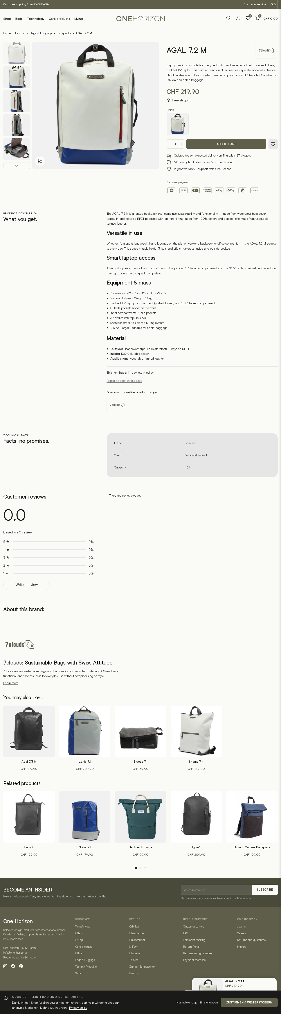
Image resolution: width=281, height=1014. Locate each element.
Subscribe (265, 889)
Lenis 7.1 (85, 761)
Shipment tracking (194, 940)
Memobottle (136, 933)
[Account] (238, 19)
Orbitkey (134, 926)
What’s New (82, 926)
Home (7, 33)
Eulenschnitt (137, 940)
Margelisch (135, 953)
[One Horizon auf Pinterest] (21, 966)
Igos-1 (196, 847)
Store (78, 973)
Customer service (255, 4)
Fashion (20, 33)
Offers (79, 933)
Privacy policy (244, 898)
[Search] (228, 18)
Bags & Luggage (41, 33)
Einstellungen (209, 1002)
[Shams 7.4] (196, 731)
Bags (19, 18)
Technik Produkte (86, 966)
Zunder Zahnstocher (142, 966)
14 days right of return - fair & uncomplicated (203, 162)
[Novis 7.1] (84, 817)
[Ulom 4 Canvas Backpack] (252, 817)
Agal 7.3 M (29, 761)
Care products (59, 18)
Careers (241, 933)
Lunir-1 (29, 847)
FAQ (273, 4)
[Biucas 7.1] (140, 731)
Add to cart (226, 144)
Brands (133, 973)
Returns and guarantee (197, 953)
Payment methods (194, 960)
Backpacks (64, 33)
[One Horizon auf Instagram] (5, 966)
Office (79, 953)
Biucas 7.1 (140, 761)
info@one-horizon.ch (16, 952)
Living (78, 18)
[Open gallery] (39, 161)
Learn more (10, 683)
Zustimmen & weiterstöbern (249, 1002)
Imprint (241, 946)
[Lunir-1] (29, 817)
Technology (35, 18)
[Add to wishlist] (273, 144)
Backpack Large (140, 847)
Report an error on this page (124, 380)
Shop (7, 18)
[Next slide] (16, 165)
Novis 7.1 (85, 847)
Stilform (133, 946)
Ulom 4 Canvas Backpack (252, 847)
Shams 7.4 (196, 761)
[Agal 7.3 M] (29, 731)
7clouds (191, 443)
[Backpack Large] (140, 817)
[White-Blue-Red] (178, 124)
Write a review (27, 585)
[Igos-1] (196, 817)
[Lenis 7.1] (84, 731)
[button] (136, 868)
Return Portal (191, 946)
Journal (241, 926)
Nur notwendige (187, 1002)
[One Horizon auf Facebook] (13, 966)
